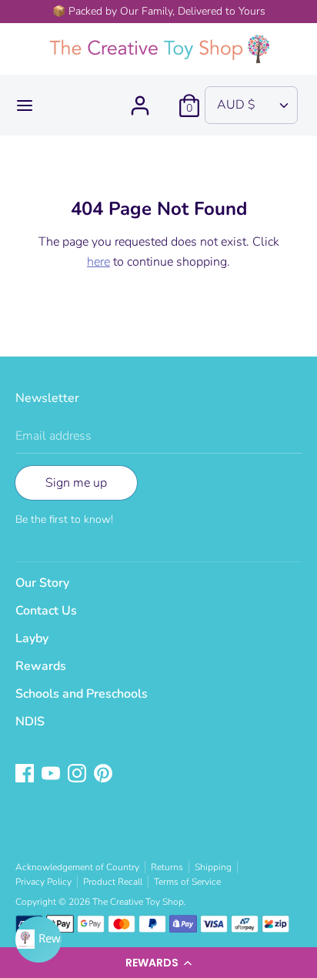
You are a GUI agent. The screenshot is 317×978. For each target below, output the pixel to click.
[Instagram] (78, 774)
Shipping (213, 867)
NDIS (30, 721)
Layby (31, 638)
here (98, 261)
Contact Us (46, 610)
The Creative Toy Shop (138, 902)
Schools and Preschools (81, 693)
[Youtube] (52, 774)
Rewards (40, 666)
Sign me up (76, 482)
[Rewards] (38, 939)
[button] (158, 962)
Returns (167, 867)
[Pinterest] (104, 774)
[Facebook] (26, 774)
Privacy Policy (43, 882)
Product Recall (112, 882)
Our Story (42, 582)
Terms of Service (187, 882)
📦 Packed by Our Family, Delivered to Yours (158, 11)
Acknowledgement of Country (77, 867)
